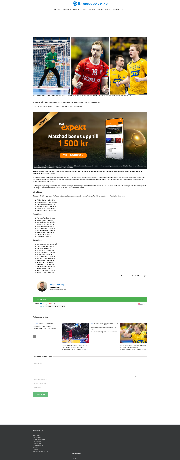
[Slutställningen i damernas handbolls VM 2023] (104, 323)
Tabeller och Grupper (39, 439)
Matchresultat (37, 437)
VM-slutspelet (37, 443)
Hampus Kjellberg (39, 106)
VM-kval (35, 449)
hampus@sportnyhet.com (57, 289)
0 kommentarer (78, 106)
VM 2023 (69, 106)
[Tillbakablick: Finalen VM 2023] (46, 323)
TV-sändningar (37, 441)
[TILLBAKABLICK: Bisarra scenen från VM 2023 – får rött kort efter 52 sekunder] (75, 323)
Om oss (74, 458)
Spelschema (36, 435)
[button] (122, 9)
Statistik (35, 447)
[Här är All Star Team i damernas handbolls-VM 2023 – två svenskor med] (133, 323)
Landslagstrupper (38, 445)
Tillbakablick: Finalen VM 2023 (42, 326)
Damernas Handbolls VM (40, 451)
